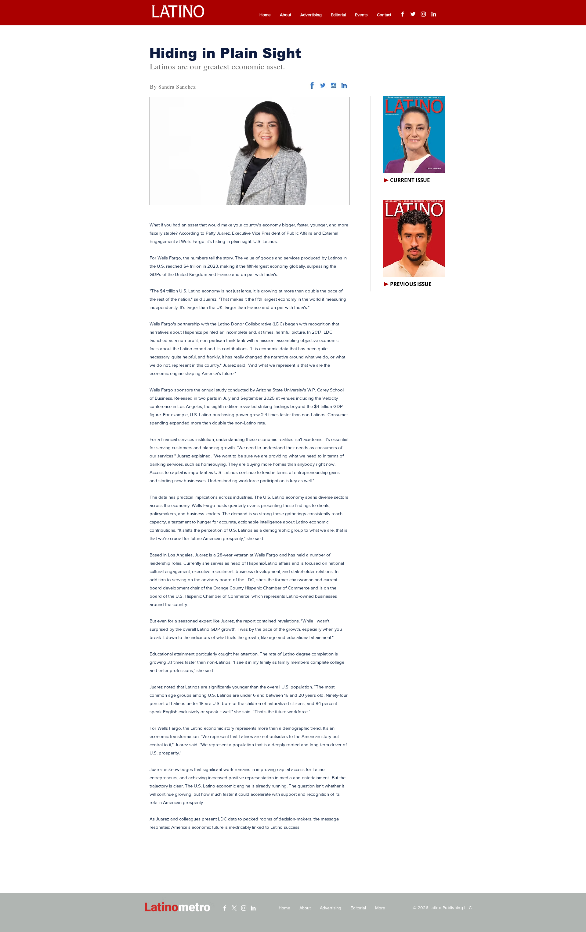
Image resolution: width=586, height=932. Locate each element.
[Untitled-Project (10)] (312, 85)
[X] (234, 908)
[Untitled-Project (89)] (333, 85)
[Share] (323, 85)
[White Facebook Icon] (224, 908)
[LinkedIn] (433, 14)
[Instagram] (423, 14)
